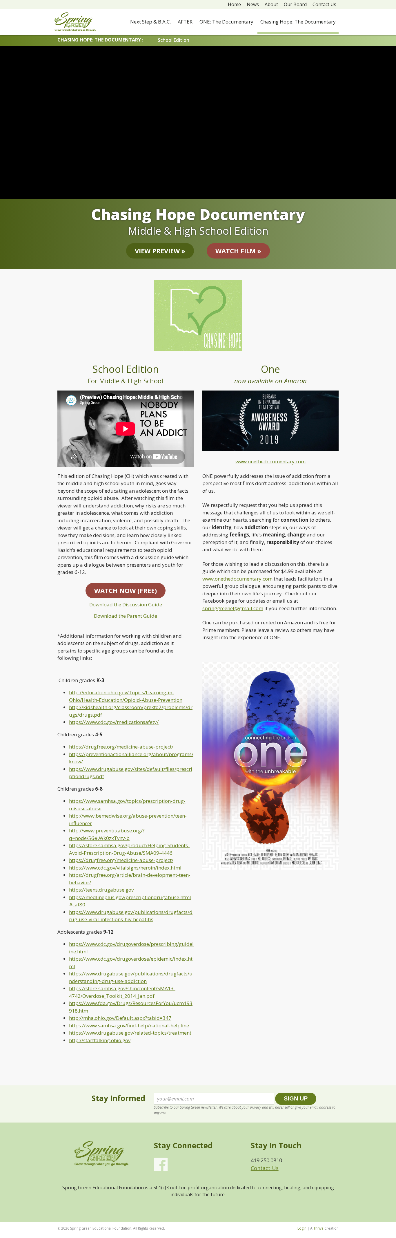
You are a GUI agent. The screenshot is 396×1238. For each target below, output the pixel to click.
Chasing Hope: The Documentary (298, 21)
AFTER (185, 21)
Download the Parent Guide (125, 615)
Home (234, 4)
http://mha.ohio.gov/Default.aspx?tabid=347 (120, 1018)
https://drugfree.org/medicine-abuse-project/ (121, 746)
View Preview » (160, 250)
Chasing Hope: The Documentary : (100, 40)
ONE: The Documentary (226, 21)
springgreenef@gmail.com (232, 608)
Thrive (318, 1228)
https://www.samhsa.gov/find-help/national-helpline (129, 1025)
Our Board (295, 4)
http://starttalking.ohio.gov (99, 1040)
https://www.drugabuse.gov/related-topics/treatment (130, 1032)
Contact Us (324, 4)
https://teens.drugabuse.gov (101, 889)
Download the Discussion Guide (125, 604)
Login (301, 1228)
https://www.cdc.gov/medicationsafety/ (114, 722)
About (271, 4)
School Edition (173, 40)
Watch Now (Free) (125, 590)
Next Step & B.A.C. (150, 21)
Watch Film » (238, 250)
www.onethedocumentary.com (270, 461)
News (253, 4)
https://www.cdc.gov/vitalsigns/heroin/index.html (125, 867)
